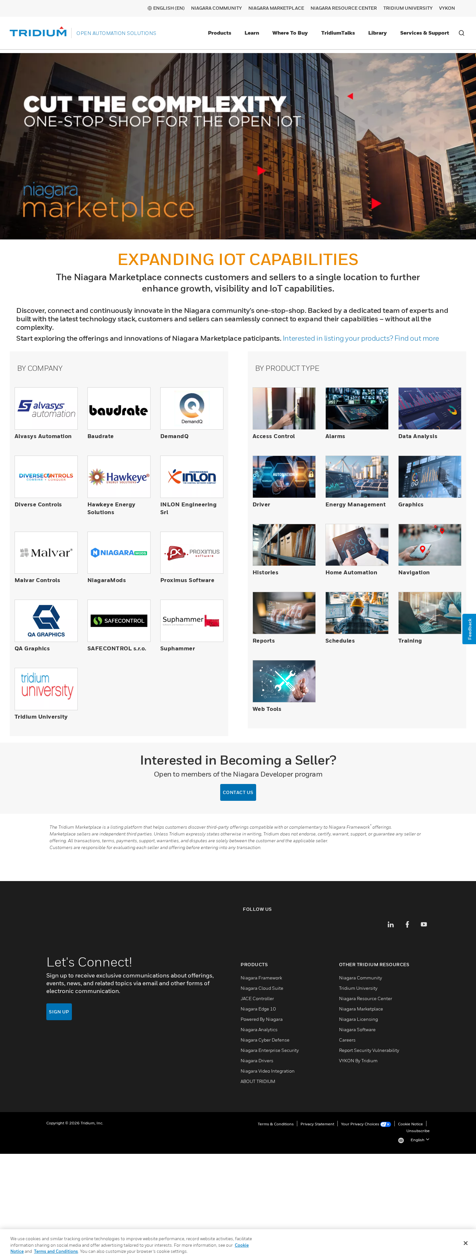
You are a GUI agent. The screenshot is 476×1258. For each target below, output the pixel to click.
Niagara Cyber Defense (265, 1040)
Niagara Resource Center (344, 8)
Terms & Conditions (276, 1124)
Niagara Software (357, 1030)
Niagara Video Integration (268, 1071)
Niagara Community (216, 8)
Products (219, 32)
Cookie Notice (410, 1124)
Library (377, 32)
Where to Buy (290, 32)
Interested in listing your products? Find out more (361, 338)
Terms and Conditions (56, 1251)
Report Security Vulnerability (369, 1051)
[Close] (466, 1243)
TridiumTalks (338, 32)
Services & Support (424, 32)
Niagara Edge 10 (258, 1009)
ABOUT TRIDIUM (258, 1082)
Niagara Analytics (259, 1030)
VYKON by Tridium (358, 1061)
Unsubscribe (418, 1131)
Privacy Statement (317, 1124)
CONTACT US (238, 792)
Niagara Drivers (257, 1061)
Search (461, 33)
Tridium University (408, 8)
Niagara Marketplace (276, 8)
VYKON (447, 8)
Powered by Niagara (262, 1019)
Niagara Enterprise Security (270, 1051)
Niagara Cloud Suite (262, 988)
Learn (251, 32)
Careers (347, 1040)
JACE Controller (257, 999)
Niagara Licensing (358, 1019)
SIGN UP (59, 1012)
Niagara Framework (261, 978)
